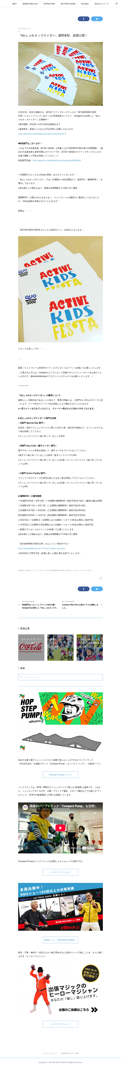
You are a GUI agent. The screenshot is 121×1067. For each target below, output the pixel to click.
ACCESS (85, 3)
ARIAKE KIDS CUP (30, 3)
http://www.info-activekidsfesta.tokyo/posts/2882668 (57, 160)
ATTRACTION (49, 3)
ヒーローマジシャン (60, 1024)
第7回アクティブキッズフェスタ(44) (38, 570)
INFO (14, 3)
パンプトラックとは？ (60, 872)
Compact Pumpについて (60, 774)
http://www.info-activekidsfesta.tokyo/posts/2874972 (42, 133)
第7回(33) (21, 570)
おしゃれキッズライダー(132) (81, 570)
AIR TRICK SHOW (68, 3)
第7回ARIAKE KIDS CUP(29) (60, 570)
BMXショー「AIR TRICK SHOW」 (60, 940)
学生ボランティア (101, 3)
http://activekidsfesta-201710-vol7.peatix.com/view (41, 548)
